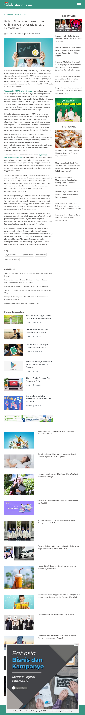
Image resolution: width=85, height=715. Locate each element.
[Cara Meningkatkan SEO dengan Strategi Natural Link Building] (13, 350)
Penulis (30, 322)
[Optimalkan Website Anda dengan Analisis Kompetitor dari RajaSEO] (19, 507)
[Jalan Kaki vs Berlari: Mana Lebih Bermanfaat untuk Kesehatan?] (13, 334)
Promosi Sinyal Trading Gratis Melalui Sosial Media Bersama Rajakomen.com (66, 194)
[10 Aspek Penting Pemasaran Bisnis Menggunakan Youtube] (13, 384)
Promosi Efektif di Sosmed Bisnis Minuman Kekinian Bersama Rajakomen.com (67, 217)
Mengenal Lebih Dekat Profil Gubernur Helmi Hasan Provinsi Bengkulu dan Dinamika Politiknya (68, 206)
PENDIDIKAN (20, 14)
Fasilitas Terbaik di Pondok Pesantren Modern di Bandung (26, 286)
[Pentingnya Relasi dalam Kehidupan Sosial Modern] (19, 622)
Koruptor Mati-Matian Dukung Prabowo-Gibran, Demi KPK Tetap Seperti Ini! (68, 38)
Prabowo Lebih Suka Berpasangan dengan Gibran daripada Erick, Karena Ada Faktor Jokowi (68, 78)
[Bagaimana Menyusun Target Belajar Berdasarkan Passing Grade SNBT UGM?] (19, 530)
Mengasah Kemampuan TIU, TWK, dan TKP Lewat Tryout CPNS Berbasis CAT (26, 298)
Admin (37, 33)
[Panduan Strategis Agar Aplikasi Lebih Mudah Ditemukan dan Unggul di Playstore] (13, 366)
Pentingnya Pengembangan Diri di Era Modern (21, 303)
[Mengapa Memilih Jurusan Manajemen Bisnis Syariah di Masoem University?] (19, 484)
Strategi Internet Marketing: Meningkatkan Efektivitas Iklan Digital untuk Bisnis (38, 399)
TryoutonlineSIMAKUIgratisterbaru (19, 255)
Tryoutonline (41, 255)
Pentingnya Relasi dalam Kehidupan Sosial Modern (56, 614)
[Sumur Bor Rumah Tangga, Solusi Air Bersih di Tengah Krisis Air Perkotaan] (13, 319)
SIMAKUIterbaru (12, 259)
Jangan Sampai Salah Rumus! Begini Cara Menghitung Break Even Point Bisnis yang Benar (68, 90)
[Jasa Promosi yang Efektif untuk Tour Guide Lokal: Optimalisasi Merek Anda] (19, 440)
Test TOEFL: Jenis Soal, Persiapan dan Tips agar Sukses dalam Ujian (27, 291)
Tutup (76, 644)
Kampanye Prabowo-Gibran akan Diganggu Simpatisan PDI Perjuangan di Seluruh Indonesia (68, 28)
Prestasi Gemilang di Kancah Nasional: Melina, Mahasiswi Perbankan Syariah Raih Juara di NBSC (26, 281)
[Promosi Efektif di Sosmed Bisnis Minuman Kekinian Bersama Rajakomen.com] (19, 577)
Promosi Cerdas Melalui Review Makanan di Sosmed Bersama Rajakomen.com (67, 153)
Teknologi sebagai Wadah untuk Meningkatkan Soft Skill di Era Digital (28, 274)
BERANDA (8, 14)
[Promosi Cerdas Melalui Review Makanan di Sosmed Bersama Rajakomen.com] (68, 139)
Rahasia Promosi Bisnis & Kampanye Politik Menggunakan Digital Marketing (42, 711)
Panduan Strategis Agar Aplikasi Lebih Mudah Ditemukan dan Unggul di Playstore (39, 364)
